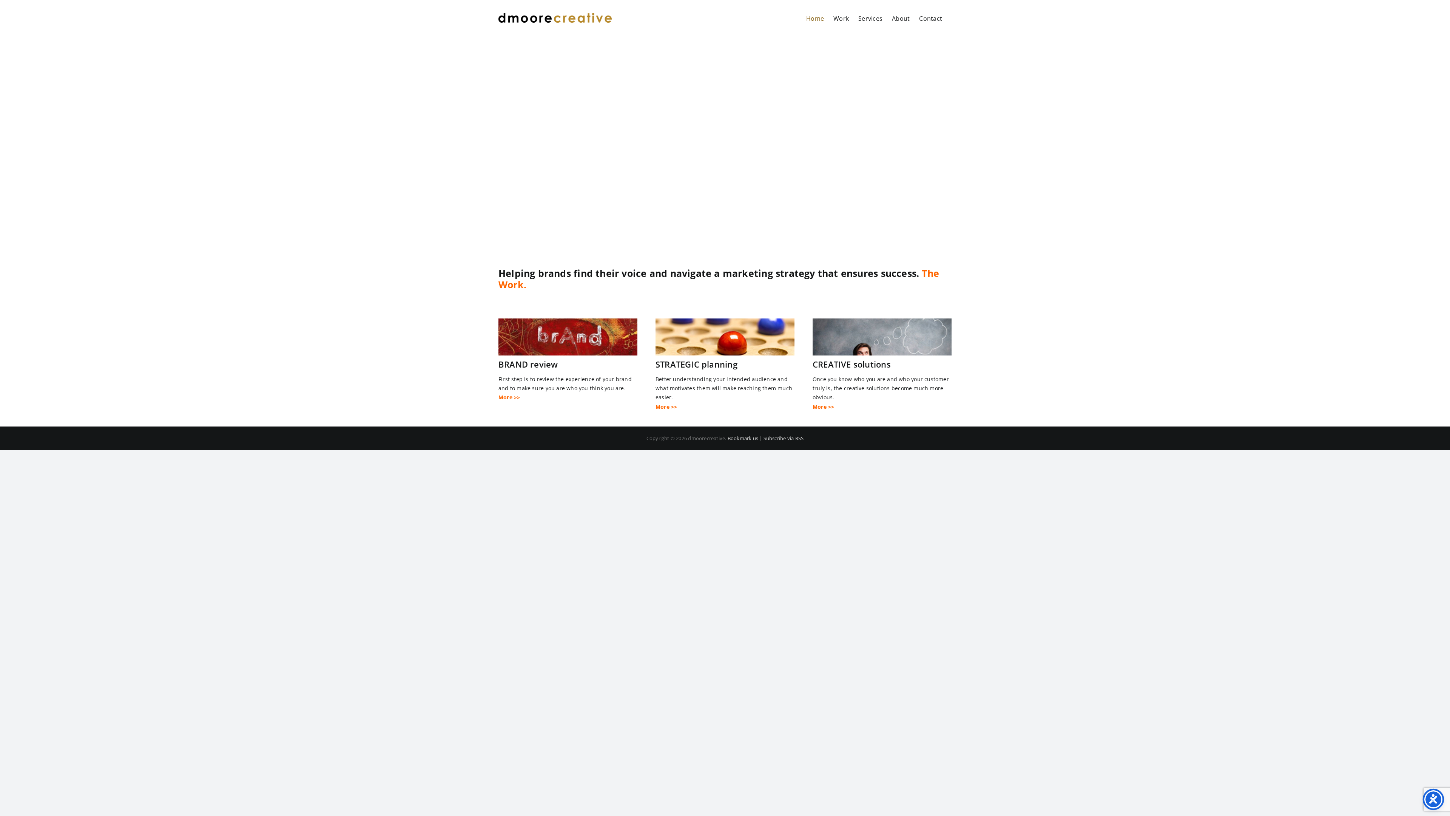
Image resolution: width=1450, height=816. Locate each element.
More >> (509, 397)
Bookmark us (743, 438)
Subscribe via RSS (784, 438)
